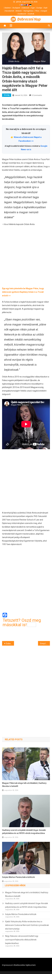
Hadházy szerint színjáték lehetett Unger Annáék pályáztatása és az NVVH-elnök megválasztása (24, 831)
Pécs (37, 11)
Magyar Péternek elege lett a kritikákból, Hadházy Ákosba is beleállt (24, 784)
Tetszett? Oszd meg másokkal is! (22, 622)
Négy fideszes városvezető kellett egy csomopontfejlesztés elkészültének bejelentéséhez (21, 939)
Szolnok (31, 14)
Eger (33, 8)
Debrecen (25, 8)
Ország (6, 95)
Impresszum (7, 965)
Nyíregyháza (28, 11)
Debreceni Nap (29, 19)
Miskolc (19, 11)
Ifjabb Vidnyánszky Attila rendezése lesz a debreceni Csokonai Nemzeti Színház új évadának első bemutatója (27, 925)
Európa (39, 8)
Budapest (16, 8)
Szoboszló (22, 14)
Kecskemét (9, 11)
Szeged (44, 11)
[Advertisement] (26, 256)
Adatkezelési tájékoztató (25, 965)
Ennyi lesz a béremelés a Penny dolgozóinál (45, 643)
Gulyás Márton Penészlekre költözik (18, 877)
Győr (45, 8)
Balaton (8, 8)
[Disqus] (26, 686)
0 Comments (37, 95)
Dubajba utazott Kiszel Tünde (10, 643)
